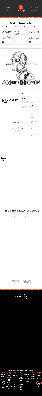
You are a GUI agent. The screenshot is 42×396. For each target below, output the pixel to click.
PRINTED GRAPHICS (33, 376)
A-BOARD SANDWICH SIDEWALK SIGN (21, 387)
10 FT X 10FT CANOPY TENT (15, 375)
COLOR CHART (39, 378)
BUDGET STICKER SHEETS (27, 374)
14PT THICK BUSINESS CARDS (9, 386)
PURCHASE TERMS (39, 386)
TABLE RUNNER (15, 376)
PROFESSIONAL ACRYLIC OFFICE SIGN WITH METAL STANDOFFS (9, 383)
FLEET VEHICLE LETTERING (33, 374)
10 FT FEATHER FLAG (15, 382)
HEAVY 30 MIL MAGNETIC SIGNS (33, 378)
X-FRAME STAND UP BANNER (9, 377)
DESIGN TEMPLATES (39, 375)
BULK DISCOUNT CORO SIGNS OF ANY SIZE (20, 375)
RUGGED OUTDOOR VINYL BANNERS (3, 374)
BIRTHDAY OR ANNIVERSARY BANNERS (3, 387)
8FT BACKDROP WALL (15, 378)
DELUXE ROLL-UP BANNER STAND (3, 377)
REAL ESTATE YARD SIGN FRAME (21, 384)
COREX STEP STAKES (21, 389)
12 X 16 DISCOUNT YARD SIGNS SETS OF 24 (21, 381)
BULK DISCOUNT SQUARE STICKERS (27, 379)
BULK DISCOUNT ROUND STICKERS (27, 376)
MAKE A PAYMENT (38, 383)
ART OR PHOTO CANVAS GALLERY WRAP (9, 375)
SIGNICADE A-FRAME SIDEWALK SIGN (15, 387)
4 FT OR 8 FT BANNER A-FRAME (3, 380)
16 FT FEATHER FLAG (15, 384)
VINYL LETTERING (27, 381)
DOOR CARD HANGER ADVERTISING (9, 388)
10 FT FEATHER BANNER (3, 382)
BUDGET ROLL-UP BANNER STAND (9, 380)
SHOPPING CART (39, 384)
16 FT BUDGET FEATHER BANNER (3, 384)
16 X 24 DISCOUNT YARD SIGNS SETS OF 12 (21, 378)
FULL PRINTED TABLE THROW (15, 380)
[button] (3, 17)
